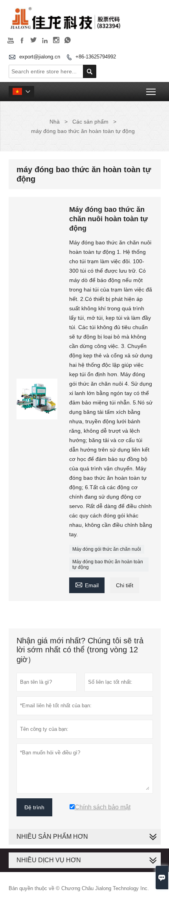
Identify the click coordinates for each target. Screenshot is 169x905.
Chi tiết (124, 585)
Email (87, 584)
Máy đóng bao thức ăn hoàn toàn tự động (107, 564)
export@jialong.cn (39, 57)
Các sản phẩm (90, 121)
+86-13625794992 (95, 57)
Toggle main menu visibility (151, 91)
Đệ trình (34, 807)
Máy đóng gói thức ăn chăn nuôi (106, 549)
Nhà (55, 121)
